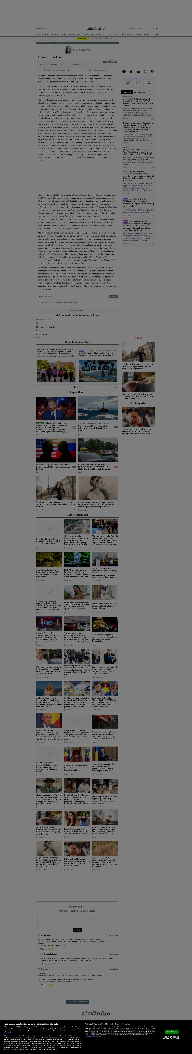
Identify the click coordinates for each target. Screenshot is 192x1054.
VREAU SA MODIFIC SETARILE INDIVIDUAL (171, 1038)
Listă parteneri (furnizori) (93, 1036)
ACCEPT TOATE (171, 1032)
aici (53, 1043)
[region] (96, 1037)
